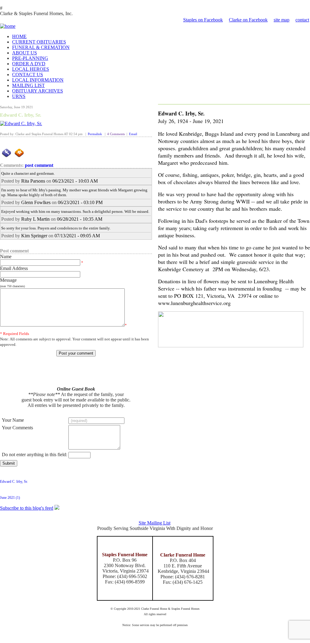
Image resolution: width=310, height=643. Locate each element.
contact (302, 19)
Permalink (95, 134)
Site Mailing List (154, 522)
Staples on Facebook (203, 19)
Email (133, 134)
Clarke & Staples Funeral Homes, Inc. (36, 13)
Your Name (13, 420)
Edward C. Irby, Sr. (20, 115)
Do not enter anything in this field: (34, 454)
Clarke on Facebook (248, 19)
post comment (39, 165)
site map (281, 19)
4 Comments (116, 134)
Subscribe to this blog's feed (26, 508)
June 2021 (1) (10, 497)
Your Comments (17, 427)
